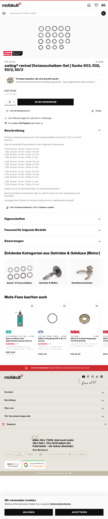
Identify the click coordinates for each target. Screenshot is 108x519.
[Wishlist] (96, 5)
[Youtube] (84, 377)
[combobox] (10, 102)
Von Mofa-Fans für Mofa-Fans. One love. (52, 473)
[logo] (11, 4)
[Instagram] (92, 377)
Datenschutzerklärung (60, 504)
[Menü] (20, 462)
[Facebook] (88, 377)
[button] (54, 130)
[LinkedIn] (102, 377)
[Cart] (103, 5)
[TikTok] (97, 377)
